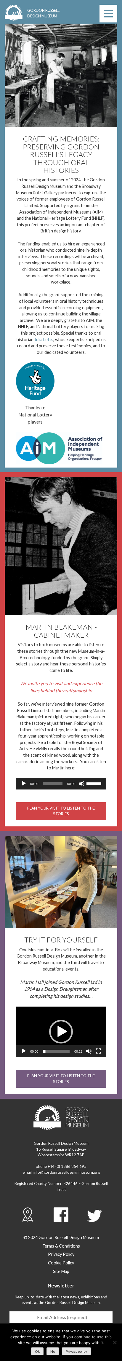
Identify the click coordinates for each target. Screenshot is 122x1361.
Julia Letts (43, 339)
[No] (115, 1342)
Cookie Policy (61, 1262)
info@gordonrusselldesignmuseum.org (66, 1172)
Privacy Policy (61, 1254)
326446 (70, 1183)
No (52, 1351)
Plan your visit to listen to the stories (61, 811)
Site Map (61, 1271)
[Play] (24, 784)
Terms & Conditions (61, 1245)
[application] (61, 783)
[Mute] (82, 784)
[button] (61, 1031)
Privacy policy (76, 1351)
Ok (37, 1351)
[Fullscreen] (98, 1051)
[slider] (94, 783)
